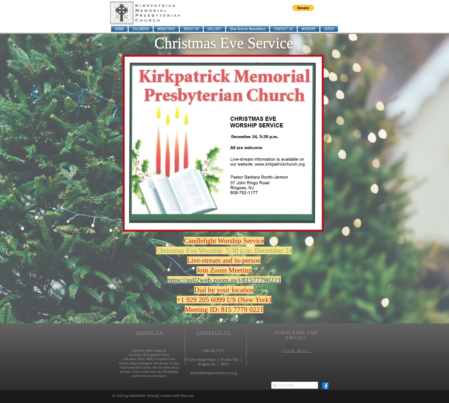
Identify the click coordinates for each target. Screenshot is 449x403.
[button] (303, 8)
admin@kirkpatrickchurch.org (213, 373)
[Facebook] (325, 385)
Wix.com (187, 395)
